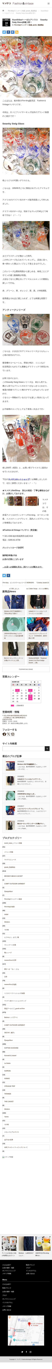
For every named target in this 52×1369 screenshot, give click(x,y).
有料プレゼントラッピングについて (16, 1147)
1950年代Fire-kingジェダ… (26, 794)
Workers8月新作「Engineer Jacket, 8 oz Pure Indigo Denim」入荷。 (38, 660)
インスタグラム (31, 1271)
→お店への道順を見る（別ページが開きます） (22, 567)
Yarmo (6, 1117)
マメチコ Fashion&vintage (24, 1359)
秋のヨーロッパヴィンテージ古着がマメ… (31, 823)
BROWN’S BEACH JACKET (13, 876)
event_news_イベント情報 (13, 843)
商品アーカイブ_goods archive (14, 1008)
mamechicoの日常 (10, 960)
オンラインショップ (8, 1271)
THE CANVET (9, 1101)
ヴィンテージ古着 (10, 945)
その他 (6, 930)
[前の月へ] (30, 682)
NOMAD (7, 1078)
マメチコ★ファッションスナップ (15, 1001)
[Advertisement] (26, 1188)
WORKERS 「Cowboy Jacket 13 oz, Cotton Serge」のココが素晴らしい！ (37, 584)
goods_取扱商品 (38, 25)
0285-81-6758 (7, 719)
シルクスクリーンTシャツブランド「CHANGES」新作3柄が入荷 (38, 636)
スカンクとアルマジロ (11, 1132)
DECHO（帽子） (9, 1033)
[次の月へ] (39, 682)
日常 (5, 977)
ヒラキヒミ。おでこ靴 (11, 937)
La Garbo (7, 1063)
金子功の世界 (8, 1140)
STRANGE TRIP (9, 1086)
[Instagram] (30, 1351)
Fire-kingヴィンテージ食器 (23, 25)
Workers (7, 922)
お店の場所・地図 (8, 1268)
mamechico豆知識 (10, 984)
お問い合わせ (30, 1273)
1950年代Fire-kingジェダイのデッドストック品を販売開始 (13, 636)
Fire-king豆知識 (9, 907)
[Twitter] (22, 1351)
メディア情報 (6, 1273)
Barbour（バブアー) (10, 1017)
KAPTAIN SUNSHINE (11, 1048)
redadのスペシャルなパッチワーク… (29, 779)
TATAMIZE (7, 1094)
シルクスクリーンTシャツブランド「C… (30, 809)
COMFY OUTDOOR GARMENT (14, 884)
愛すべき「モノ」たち (11, 969)
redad (6, 914)
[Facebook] (26, 1351)
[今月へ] (34, 682)
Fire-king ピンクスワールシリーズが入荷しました (14, 584)
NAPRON (7, 1071)
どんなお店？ (6, 1265)
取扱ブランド (30, 1265)
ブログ (28, 1268)
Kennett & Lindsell (10, 1055)
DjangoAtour (8, 891)
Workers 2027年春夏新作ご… (27, 764)
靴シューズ (8, 952)
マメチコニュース (10, 859)
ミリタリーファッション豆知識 (14, 993)
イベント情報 (8, 852)
